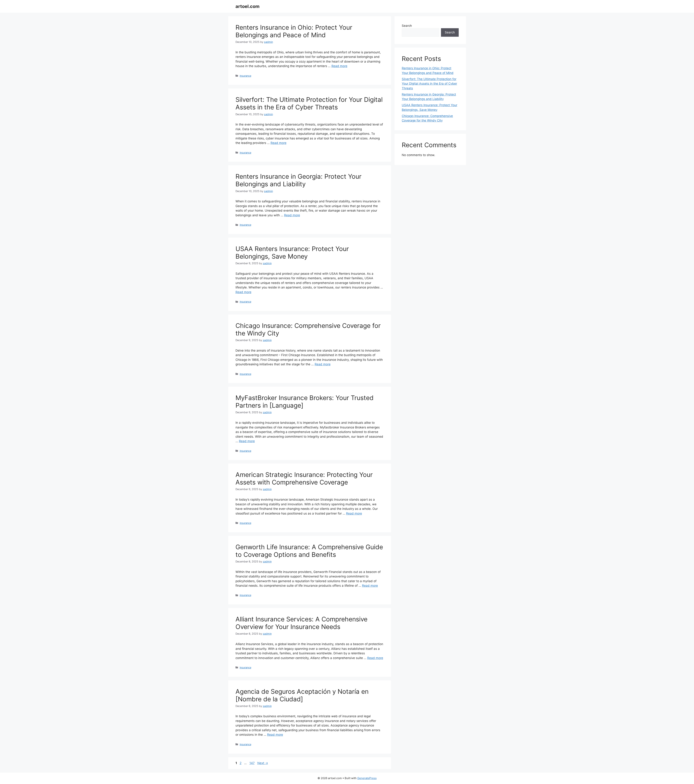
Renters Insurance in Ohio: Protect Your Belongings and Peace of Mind (293, 31)
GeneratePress (367, 778)
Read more (339, 66)
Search (407, 25)
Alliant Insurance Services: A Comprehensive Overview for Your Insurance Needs (301, 622)
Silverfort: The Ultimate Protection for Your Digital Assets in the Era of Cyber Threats (309, 103)
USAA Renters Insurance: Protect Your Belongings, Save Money (292, 252)
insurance (245, 75)
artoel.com (247, 6)
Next (262, 763)
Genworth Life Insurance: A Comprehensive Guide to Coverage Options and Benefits (309, 550)
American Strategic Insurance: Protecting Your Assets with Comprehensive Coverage (304, 478)
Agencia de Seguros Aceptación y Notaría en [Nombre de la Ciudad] (302, 695)
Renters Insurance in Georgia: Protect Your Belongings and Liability (298, 180)
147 (252, 763)
